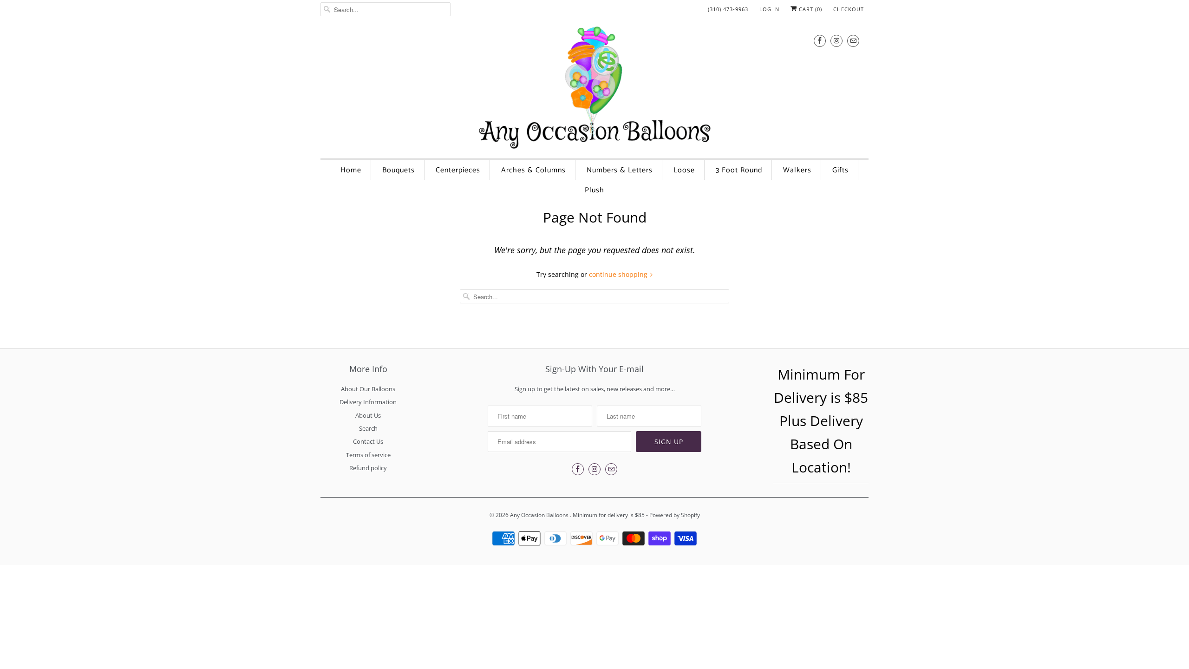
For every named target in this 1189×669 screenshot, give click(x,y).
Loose (684, 170)
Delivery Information (368, 402)
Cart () (809, 9)
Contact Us (368, 441)
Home (350, 170)
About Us (368, 415)
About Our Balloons (368, 389)
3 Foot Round (739, 170)
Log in (769, 9)
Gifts (840, 170)
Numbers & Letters (620, 170)
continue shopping (619, 274)
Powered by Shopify (674, 515)
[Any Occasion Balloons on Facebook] (820, 40)
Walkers (797, 170)
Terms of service (368, 455)
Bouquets (398, 170)
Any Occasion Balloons (540, 515)
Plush (594, 190)
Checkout (848, 9)
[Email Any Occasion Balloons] (853, 40)
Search (368, 428)
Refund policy (368, 468)
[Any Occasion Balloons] (594, 87)
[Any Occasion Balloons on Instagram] (836, 40)
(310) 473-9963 (728, 9)
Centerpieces (458, 170)
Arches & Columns (533, 170)
